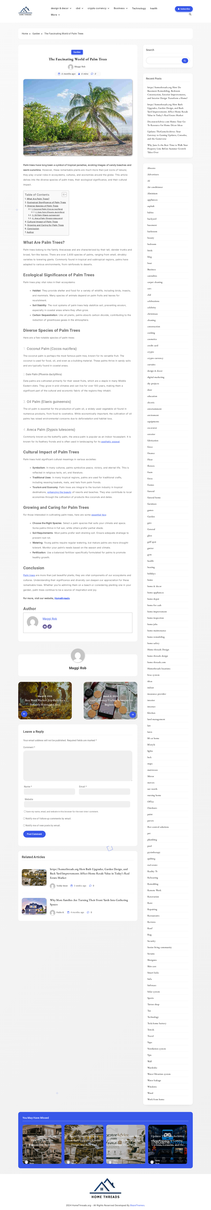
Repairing (152, 909)
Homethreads (62, 598)
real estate (152, 864)
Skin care (151, 966)
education (152, 396)
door (149, 389)
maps (150, 763)
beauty (150, 237)
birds (150, 250)
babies (150, 212)
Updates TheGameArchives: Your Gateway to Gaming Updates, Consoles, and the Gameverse (167, 135)
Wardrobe (152, 1067)
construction (153, 326)
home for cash (154, 605)
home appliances (155, 592)
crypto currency (97, 8)
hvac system (153, 674)
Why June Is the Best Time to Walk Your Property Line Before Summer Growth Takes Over (167, 148)
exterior (151, 434)
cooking (151, 332)
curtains (151, 364)
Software (151, 985)
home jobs (152, 624)
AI (148, 180)
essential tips (98, 514)
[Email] (45, 626)
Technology (139, 8)
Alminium (152, 193)
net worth (152, 788)
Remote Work (154, 890)
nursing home (154, 795)
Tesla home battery (156, 1023)
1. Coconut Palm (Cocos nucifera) (47, 209)
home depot (153, 598)
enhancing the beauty (59, 492)
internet (151, 706)
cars (149, 288)
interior (151, 700)
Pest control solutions (158, 826)
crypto (150, 351)
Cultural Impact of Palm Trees (42, 221)
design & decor (59, 8)
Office (150, 801)
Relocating (152, 877)
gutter (150, 548)
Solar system (153, 991)
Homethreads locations (158, 668)
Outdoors (152, 807)
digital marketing (155, 377)
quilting (151, 858)
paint (150, 814)
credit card (152, 345)
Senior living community (159, 947)
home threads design (157, 655)
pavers (150, 820)
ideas (149, 681)
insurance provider (156, 693)
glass (149, 535)
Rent (149, 902)
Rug (149, 934)
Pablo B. (60, 912)
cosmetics (152, 339)
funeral (151, 491)
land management (156, 719)
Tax (149, 1010)
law (149, 725)
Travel (150, 1036)
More (54, 14)
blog (149, 256)
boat (149, 263)
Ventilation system (156, 1048)
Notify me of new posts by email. (43, 825)
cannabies (152, 275)
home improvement (157, 611)
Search (150, 49)
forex (150, 478)
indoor (150, 687)
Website (29, 799)
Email (83, 786)
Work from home (155, 1099)
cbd (78, 8)
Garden (77, 52)
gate (149, 522)
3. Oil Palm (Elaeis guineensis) (46, 215)
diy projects (153, 383)
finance (151, 453)
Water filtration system (159, 1074)
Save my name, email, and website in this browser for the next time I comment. (62, 811)
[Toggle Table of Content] (63, 194)
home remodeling (156, 636)
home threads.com (156, 662)
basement (152, 225)
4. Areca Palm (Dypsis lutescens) (47, 218)
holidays (151, 573)
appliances (152, 199)
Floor (150, 459)
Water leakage (154, 1080)
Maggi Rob (79, 66)
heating (151, 567)
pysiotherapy (153, 852)
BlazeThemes (137, 1205)
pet (149, 833)
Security (151, 940)
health (153, 8)
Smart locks (153, 972)
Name (28, 786)
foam (149, 472)
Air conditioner (155, 187)
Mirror (150, 776)
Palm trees (29, 575)
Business (119, 8)
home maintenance (156, 630)
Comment (29, 747)
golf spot (151, 541)
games (150, 510)
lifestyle (151, 744)
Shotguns (152, 959)
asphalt (151, 206)
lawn (149, 731)
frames (150, 484)
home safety (153, 643)
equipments (153, 421)
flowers (151, 465)
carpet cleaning (155, 282)
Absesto (151, 168)
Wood (150, 1093)
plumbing (152, 839)
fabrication (152, 440)
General (151, 529)
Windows (152, 1086)
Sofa (149, 978)
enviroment (153, 415)
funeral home (154, 497)
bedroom (151, 244)
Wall (149, 1061)
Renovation (153, 896)
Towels (150, 1029)
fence (150, 446)
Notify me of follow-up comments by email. (48, 818)
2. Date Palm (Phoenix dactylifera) (49, 212)
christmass (152, 313)
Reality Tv (152, 871)
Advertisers (153, 174)
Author (30, 232)
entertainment (154, 408)
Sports (150, 998)
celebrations (153, 301)
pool (149, 845)
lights (150, 750)
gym (149, 554)
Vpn (149, 1055)
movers (151, 782)
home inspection (155, 617)
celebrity (151, 307)
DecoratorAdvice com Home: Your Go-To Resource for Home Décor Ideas (166, 123)
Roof (149, 928)
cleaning (151, 320)
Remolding (152, 883)
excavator (152, 427)
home (150, 579)
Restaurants (153, 915)
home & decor (154, 586)
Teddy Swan (62, 886)
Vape (149, 1042)
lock (149, 757)
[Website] (49, 626)
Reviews (151, 921)
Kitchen (151, 712)
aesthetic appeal (110, 441)
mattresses (152, 769)
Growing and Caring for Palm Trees (45, 225)
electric (151, 402)
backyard (151, 218)
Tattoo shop (153, 1004)
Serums (151, 953)
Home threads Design (158, 649)
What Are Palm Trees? (38, 199)
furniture (152, 503)
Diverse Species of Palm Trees (42, 206)
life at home (153, 738)
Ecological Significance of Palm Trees (46, 202)
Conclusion (33, 228)
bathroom (152, 231)
